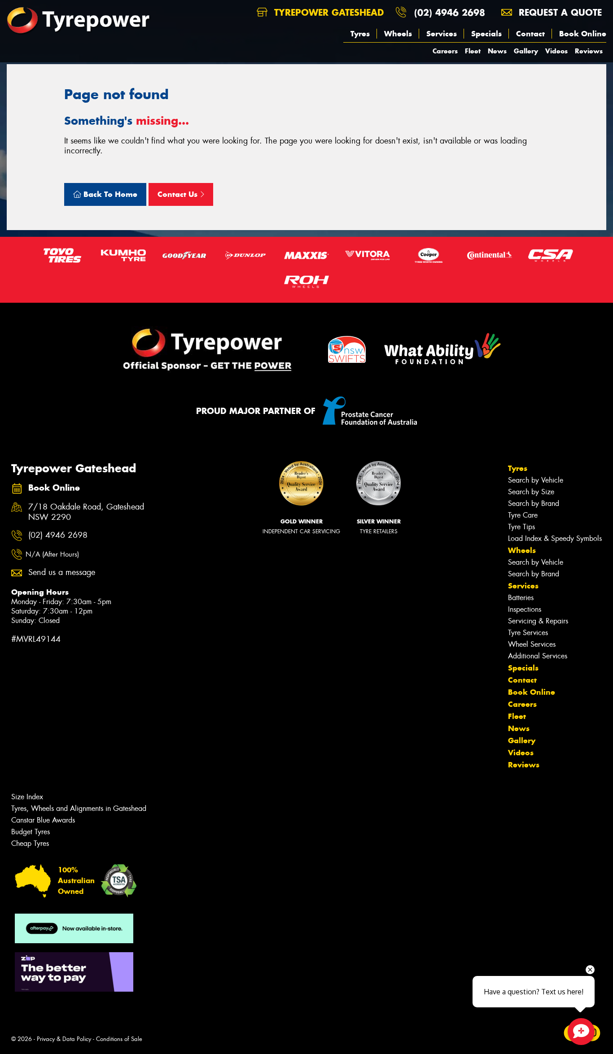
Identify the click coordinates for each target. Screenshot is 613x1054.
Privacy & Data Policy (64, 1039)
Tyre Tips (521, 526)
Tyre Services (528, 632)
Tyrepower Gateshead (327, 12)
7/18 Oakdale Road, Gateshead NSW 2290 (86, 512)
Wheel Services (532, 644)
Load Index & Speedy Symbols (555, 538)
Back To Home (109, 194)
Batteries (521, 597)
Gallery (526, 51)
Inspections (524, 609)
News (497, 51)
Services (441, 34)
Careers (445, 51)
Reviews (589, 51)
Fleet (473, 51)
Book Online (582, 34)
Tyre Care (523, 515)
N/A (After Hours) (52, 554)
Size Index (27, 796)
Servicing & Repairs (538, 621)
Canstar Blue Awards (43, 820)
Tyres (360, 34)
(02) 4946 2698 (449, 12)
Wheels (398, 34)
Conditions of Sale (119, 1039)
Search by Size (531, 492)
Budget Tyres (30, 831)
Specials (486, 34)
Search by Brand (533, 503)
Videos (556, 51)
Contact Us (179, 194)
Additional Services (537, 656)
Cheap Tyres (30, 843)
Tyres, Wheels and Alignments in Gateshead (78, 808)
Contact (530, 34)
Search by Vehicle (535, 480)
